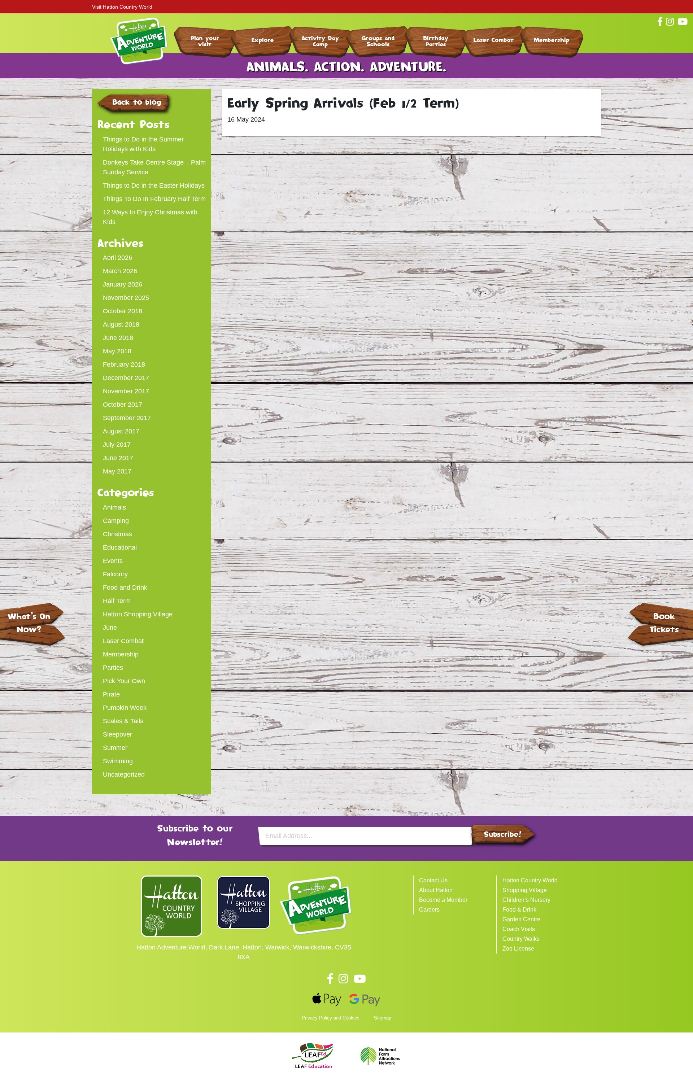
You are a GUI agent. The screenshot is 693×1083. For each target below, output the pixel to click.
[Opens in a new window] (171, 905)
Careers (429, 910)
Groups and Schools (378, 41)
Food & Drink (519, 910)
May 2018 (117, 351)
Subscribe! (503, 834)
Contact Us (433, 880)
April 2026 (117, 257)
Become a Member (443, 900)
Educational (120, 547)
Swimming (118, 761)
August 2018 (121, 324)
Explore (263, 40)
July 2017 (117, 444)
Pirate (111, 694)
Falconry (115, 574)
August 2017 (121, 431)
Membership (551, 40)
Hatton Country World (530, 880)
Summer (115, 747)
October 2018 (122, 311)
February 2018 (124, 364)
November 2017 (126, 391)
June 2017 (118, 458)
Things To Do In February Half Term (154, 198)
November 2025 (126, 297)
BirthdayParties (436, 41)
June (110, 627)
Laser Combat (494, 40)
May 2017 (117, 471)
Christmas (117, 534)
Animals (114, 507)
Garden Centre (521, 919)
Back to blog (137, 102)
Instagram (343, 978)
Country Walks (521, 939)
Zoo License (518, 949)
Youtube (360, 978)
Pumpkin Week (125, 707)
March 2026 (120, 271)
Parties (113, 667)
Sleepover (117, 734)
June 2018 (118, 337)
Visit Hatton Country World (122, 7)
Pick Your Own (124, 681)
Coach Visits (518, 929)
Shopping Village (524, 890)
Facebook (330, 978)
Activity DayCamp (320, 41)
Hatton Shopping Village (138, 614)
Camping (116, 520)
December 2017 (126, 377)
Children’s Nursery (526, 900)
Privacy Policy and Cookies (330, 1018)
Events (113, 560)
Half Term (117, 600)
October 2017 (122, 404)
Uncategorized (124, 774)
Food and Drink (125, 587)
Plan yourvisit (205, 41)
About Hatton (436, 890)
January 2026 (122, 284)
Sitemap (382, 1018)
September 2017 (127, 418)
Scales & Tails (123, 721)
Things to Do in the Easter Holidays (154, 185)
